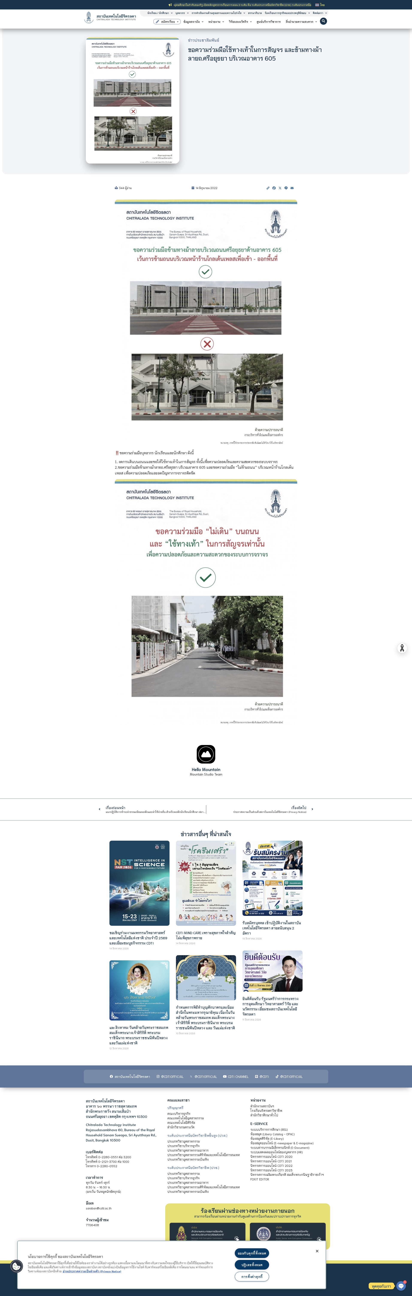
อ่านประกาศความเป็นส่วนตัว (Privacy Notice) (92, 1271)
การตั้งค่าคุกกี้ (252, 1277)
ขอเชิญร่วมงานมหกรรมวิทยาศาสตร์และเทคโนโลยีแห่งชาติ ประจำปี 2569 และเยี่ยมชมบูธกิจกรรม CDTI (138, 937)
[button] (323, 21)
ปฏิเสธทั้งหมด (251, 1265)
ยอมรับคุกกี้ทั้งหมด (252, 1253)
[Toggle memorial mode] (402, 648)
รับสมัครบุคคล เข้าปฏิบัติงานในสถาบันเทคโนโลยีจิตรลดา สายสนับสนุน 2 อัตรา (271, 927)
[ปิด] (317, 1251)
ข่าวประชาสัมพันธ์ (203, 40)
